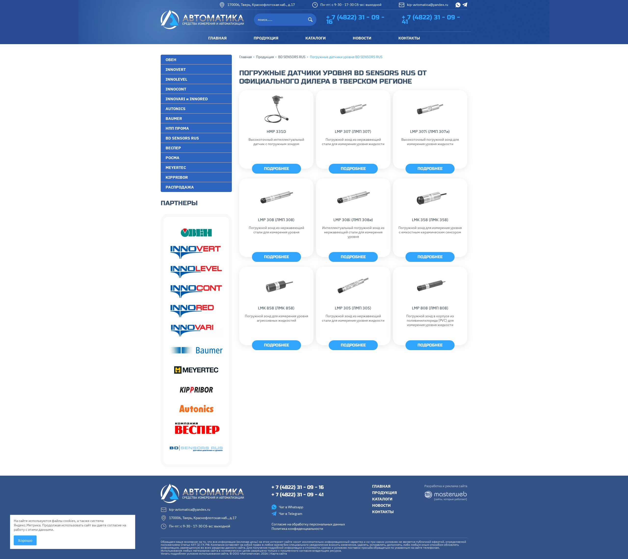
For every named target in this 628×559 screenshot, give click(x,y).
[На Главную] (202, 19)
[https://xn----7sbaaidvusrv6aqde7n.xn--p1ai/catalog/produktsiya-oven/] (196, 232)
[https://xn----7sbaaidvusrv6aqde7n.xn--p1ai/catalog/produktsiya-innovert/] (196, 252)
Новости (381, 505)
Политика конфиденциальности (297, 528)
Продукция (265, 57)
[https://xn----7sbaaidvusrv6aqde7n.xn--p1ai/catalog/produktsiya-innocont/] (196, 291)
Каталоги (382, 498)
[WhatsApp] (458, 4)
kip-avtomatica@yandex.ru (427, 4)
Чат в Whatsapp (291, 507)
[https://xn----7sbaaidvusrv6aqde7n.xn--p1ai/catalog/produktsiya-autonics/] (196, 409)
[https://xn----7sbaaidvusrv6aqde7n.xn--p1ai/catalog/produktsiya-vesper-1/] (196, 429)
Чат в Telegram (290, 513)
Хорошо (25, 540)
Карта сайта (278, 553)
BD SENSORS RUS (291, 57)
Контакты (383, 511)
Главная (245, 57)
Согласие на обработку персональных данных (308, 524)
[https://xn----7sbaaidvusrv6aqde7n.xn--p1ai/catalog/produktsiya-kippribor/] (196, 389)
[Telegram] (464, 4)
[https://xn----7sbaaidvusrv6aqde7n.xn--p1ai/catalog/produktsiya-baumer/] (196, 350)
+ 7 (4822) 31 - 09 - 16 (355, 19)
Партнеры (179, 203)
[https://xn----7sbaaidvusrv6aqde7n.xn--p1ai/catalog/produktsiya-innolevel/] (196, 272)
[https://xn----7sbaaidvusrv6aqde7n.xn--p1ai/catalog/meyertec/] (196, 370)
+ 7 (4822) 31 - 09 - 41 (431, 19)
